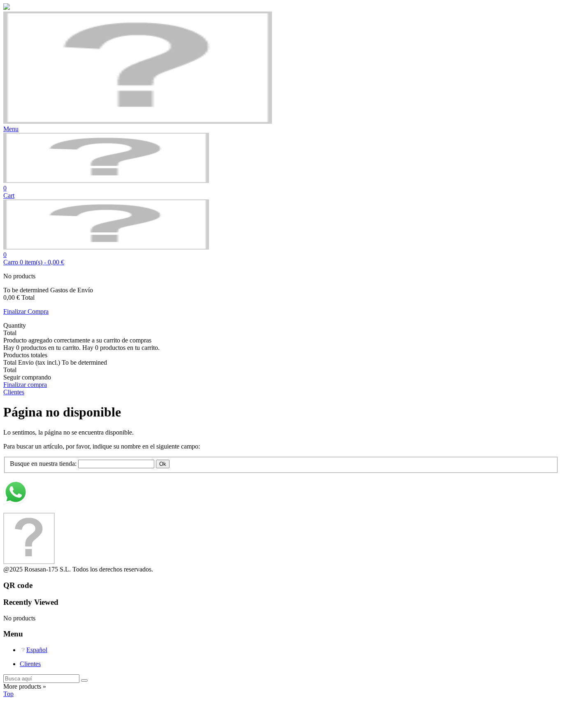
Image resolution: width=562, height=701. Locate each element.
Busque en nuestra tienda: (43, 463)
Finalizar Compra (26, 311)
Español (36, 649)
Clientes (30, 663)
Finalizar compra (25, 384)
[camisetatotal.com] (106, 180)
